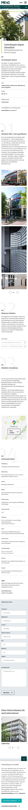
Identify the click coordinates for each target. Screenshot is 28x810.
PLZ (2, 640)
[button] (10, 292)
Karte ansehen (12, 431)
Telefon (3, 656)
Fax (1, 600)
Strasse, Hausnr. (6, 632)
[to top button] (24, 759)
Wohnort (3, 648)
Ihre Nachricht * (5, 667)
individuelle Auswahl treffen (9, 806)
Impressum (22, 793)
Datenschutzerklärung (7, 793)
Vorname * (4, 609)
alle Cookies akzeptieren (10, 800)
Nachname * (4, 617)
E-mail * (3, 625)
